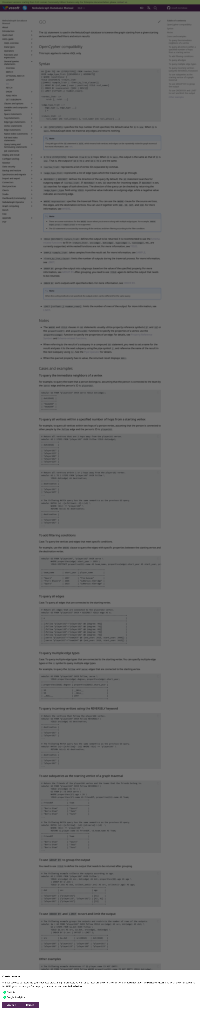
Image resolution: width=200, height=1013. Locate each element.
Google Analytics (16, 997)
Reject (30, 1005)
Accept (11, 1005)
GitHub (11, 992)
